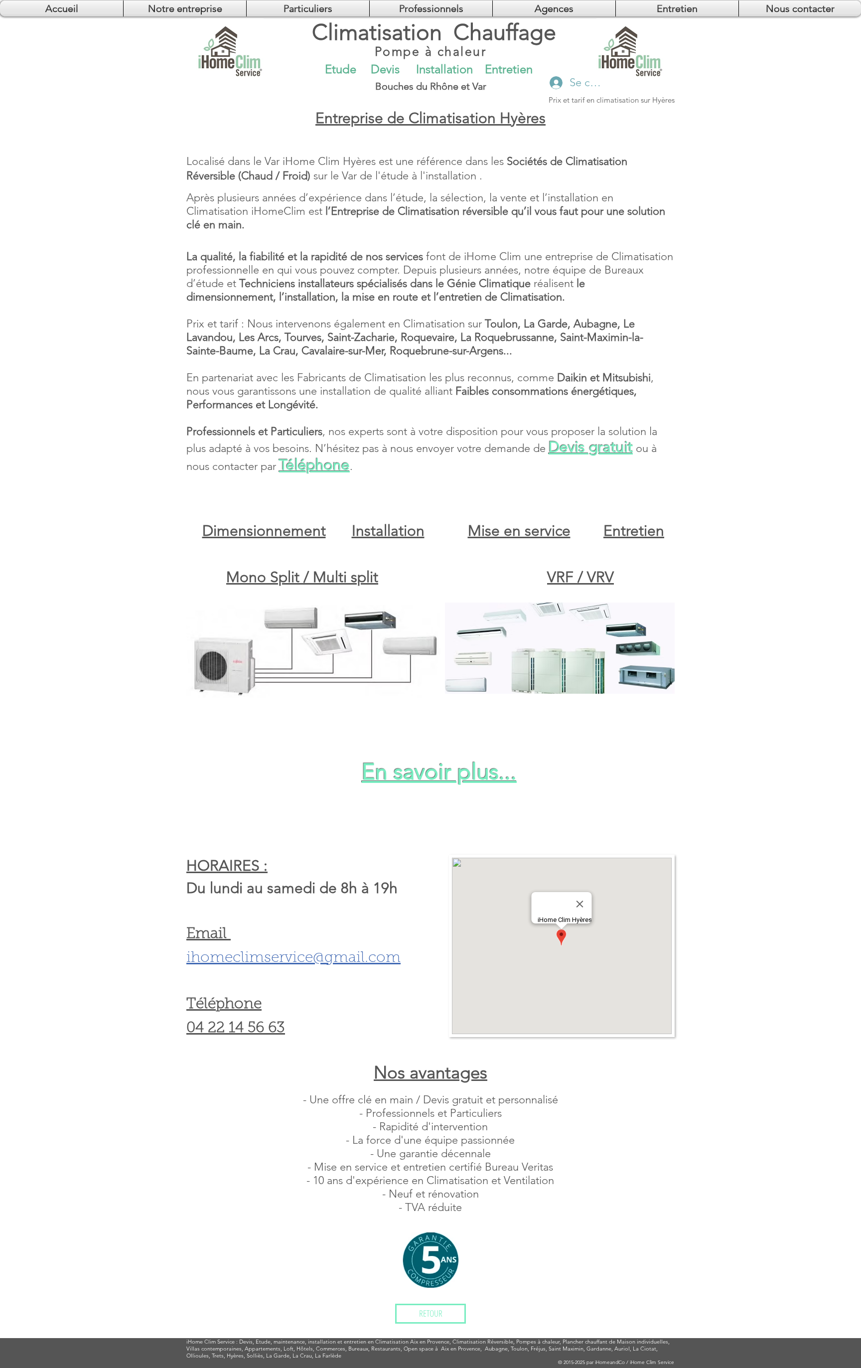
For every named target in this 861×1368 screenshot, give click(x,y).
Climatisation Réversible (482, 1341)
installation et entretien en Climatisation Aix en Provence (378, 1341)
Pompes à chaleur (538, 1341)
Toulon (519, 1348)
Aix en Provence (460, 1348)
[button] (554, 8)
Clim (210, 1341)
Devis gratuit (591, 447)
